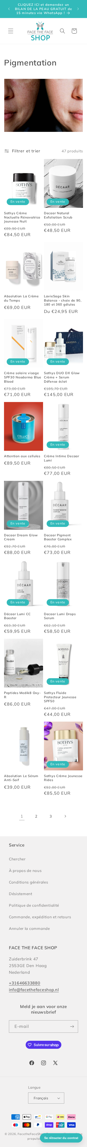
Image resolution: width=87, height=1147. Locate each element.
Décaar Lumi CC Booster (17, 616)
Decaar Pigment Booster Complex (58, 537)
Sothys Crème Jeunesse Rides (63, 778)
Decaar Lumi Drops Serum (60, 616)
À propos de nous (25, 870)
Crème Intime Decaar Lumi (61, 458)
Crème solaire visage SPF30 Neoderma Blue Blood (22, 377)
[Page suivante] (65, 816)
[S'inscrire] (72, 1026)
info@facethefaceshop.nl (34, 989)
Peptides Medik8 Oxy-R (22, 695)
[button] (11, 31)
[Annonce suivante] (78, 9)
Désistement (20, 893)
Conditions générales (28, 882)
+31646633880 (24, 983)
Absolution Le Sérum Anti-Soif (21, 778)
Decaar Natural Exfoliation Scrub (58, 215)
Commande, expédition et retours (40, 916)
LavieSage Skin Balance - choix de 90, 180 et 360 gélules (62, 300)
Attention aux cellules (22, 456)
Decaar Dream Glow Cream (21, 537)
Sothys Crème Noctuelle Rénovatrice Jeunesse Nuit (22, 217)
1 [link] (22, 816)
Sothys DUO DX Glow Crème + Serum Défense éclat (62, 377)
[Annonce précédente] (9, 9)
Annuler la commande (29, 928)
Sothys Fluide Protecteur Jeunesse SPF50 (60, 697)
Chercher (17, 859)
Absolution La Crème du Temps (21, 298)
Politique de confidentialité (34, 905)
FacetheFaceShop (31, 1134)
